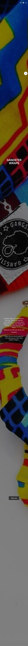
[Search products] (26, 73)
